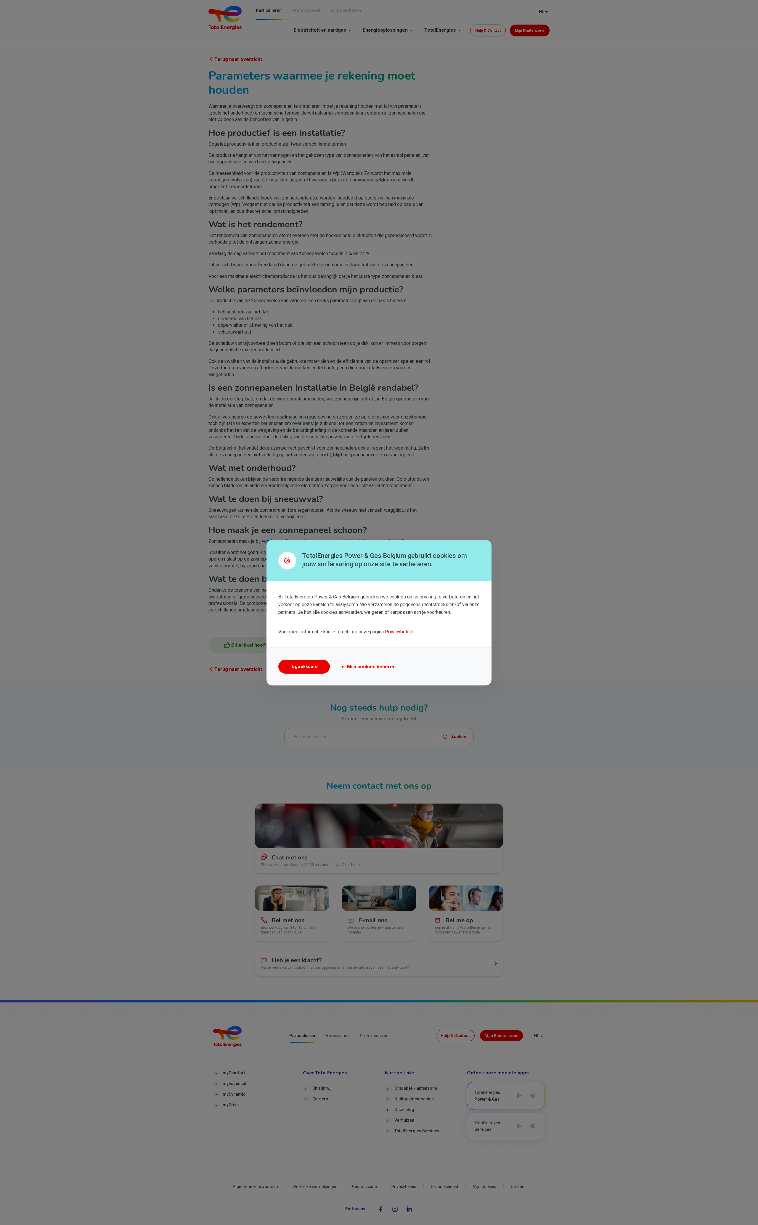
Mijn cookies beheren (371, 666)
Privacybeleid (399, 632)
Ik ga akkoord (304, 666)
